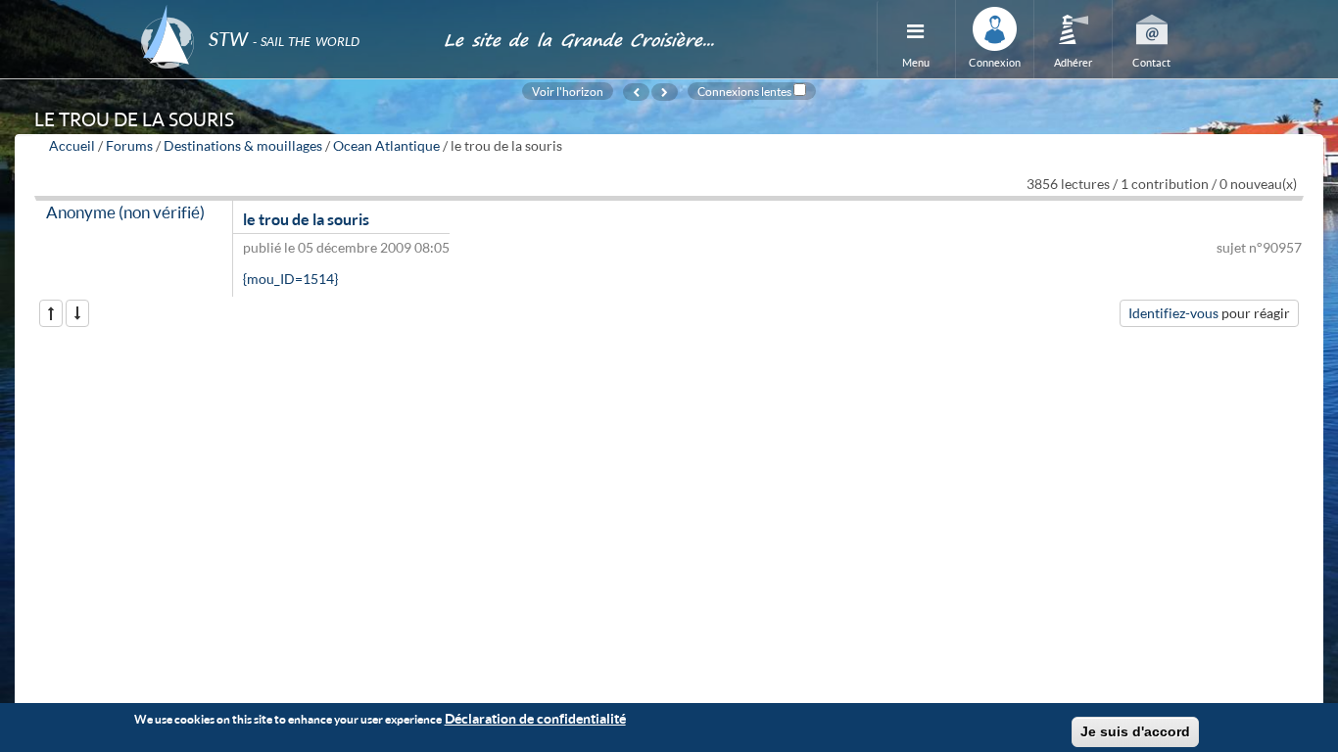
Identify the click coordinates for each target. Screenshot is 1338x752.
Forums (129, 145)
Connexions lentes (744, 91)
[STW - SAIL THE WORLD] (280, 12)
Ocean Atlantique (386, 145)
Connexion (995, 62)
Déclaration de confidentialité (535, 718)
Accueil (72, 145)
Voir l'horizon (567, 91)
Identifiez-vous (1173, 313)
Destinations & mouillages (243, 145)
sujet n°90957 (1259, 247)
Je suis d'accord (1135, 731)
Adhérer (1073, 62)
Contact (1151, 62)
